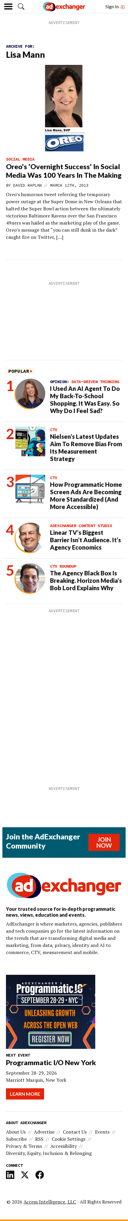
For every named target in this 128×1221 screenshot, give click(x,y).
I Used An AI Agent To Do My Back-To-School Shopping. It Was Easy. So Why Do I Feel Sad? (85, 399)
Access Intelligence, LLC (50, 1201)
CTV (53, 429)
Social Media (20, 159)
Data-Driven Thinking (95, 381)
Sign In (112, 6)
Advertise (44, 1132)
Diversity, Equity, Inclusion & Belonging (49, 1153)
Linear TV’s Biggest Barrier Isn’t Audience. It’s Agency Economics (85, 540)
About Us (16, 1132)
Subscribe (16, 1139)
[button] (21, 6)
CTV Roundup (63, 566)
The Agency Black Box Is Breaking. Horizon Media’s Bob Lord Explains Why (86, 580)
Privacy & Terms (24, 1146)
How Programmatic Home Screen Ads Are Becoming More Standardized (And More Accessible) (86, 495)
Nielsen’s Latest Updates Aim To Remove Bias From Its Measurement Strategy (86, 447)
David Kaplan (27, 185)
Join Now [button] (104, 842)
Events (102, 1132)
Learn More (25, 1094)
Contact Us (75, 1132)
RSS (39, 1139)
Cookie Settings (68, 1139)
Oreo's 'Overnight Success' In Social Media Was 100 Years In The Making (64, 170)
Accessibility (63, 1146)
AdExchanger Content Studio (81, 525)
